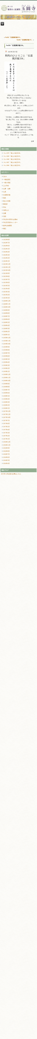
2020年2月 (6, 331)
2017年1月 (6, 439)
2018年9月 (6, 384)
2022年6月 (6, 246)
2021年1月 (6, 298)
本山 (4, 207)
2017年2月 (6, 436)
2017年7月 (6, 420)
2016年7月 (6, 454)
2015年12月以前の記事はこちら (11, 474)
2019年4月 (6, 362)
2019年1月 (6, 371)
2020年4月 (6, 325)
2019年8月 (6, 350)
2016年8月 (6, 451)
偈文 (4, 198)
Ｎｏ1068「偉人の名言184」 (12, 159)
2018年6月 (6, 393)
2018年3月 (6, 402)
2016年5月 (6, 460)
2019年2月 (6, 368)
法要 (4, 213)
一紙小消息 (6, 182)
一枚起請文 (6, 179)
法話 (4, 216)
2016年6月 (6, 457)
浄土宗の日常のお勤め (10, 219)
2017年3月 (6, 433)
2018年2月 (6, 405)
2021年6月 (6, 282)
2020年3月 (6, 328)
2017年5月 (6, 426)
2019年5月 (6, 359)
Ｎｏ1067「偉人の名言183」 (12, 162)
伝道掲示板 (6, 195)
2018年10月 (6, 380)
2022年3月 (6, 255)
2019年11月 (6, 341)
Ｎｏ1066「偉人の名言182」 (12, 165)
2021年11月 (6, 267)
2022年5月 (6, 249)
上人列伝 (6, 185)
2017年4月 (6, 429)
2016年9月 (6, 448)
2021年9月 (6, 273)
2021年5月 (6, 285)
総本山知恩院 (7, 225)
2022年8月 (6, 239)
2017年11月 (6, 414)
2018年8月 (6, 387)
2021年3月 (6, 292)
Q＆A (5, 176)
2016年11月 (6, 445)
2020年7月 (6, 316)
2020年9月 (6, 310)
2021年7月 (6, 279)
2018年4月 (6, 399)
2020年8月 (6, 313)
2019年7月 (6, 353)
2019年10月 (6, 344)
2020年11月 (6, 304)
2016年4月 (6, 463)
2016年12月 (6, 442)
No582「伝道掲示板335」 (13, 37)
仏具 (4, 192)
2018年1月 (6, 408)
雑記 (4, 228)
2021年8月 (6, 276)
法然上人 (6, 210)
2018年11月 (6, 377)
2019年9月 (6, 347)
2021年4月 (6, 288)
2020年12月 (6, 301)
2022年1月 (6, 261)
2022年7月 (6, 242)
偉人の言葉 (6, 201)
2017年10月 (6, 417)
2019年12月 (6, 337)
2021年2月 (6, 295)
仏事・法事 (6, 189)
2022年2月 (6, 258)
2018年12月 (6, 374)
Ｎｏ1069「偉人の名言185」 (12, 156)
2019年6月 (6, 356)
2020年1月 (6, 334)
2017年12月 (6, 411)
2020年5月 (6, 322)
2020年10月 (6, 307)
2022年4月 (6, 252)
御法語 (5, 204)
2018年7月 (6, 390)
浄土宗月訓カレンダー (10, 222)
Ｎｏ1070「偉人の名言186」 (12, 153)
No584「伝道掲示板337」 (25, 40)
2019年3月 (6, 365)
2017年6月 (6, 423)
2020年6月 (6, 319)
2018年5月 (6, 396)
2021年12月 (6, 264)
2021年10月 (6, 270)
